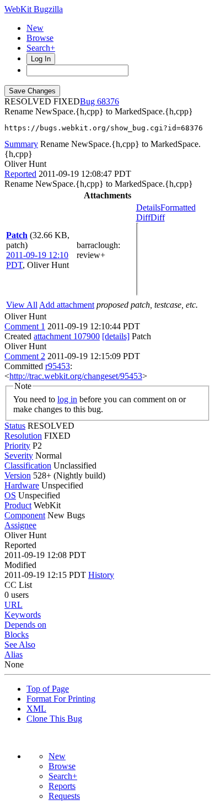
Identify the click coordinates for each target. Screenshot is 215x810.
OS (10, 495)
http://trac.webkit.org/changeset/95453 (75, 376)
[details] (116, 336)
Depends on (25, 624)
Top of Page (47, 688)
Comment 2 (24, 356)
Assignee (20, 525)
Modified (20, 565)
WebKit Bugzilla (33, 9)
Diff (157, 217)
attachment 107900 (67, 336)
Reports (62, 786)
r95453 (57, 366)
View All (21, 304)
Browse (39, 38)
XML (36, 708)
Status (14, 425)
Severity (18, 455)
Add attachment (66, 304)
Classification (27, 465)
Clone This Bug (54, 718)
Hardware (21, 485)
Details (148, 207)
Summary (21, 144)
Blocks (16, 634)
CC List (18, 585)
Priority (17, 445)
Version (17, 475)
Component (24, 515)
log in (67, 399)
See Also (19, 644)
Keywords (22, 614)
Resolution (23, 435)
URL (13, 604)
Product (17, 505)
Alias (13, 654)
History (101, 575)
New (35, 28)
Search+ (40, 47)
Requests (64, 796)
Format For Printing (60, 698)
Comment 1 (24, 326)
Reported (20, 173)
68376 (108, 101)
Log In (41, 59)
